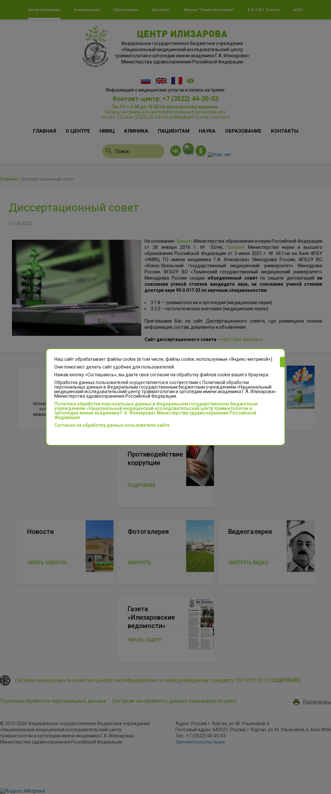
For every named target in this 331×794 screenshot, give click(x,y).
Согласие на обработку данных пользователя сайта (111, 425)
